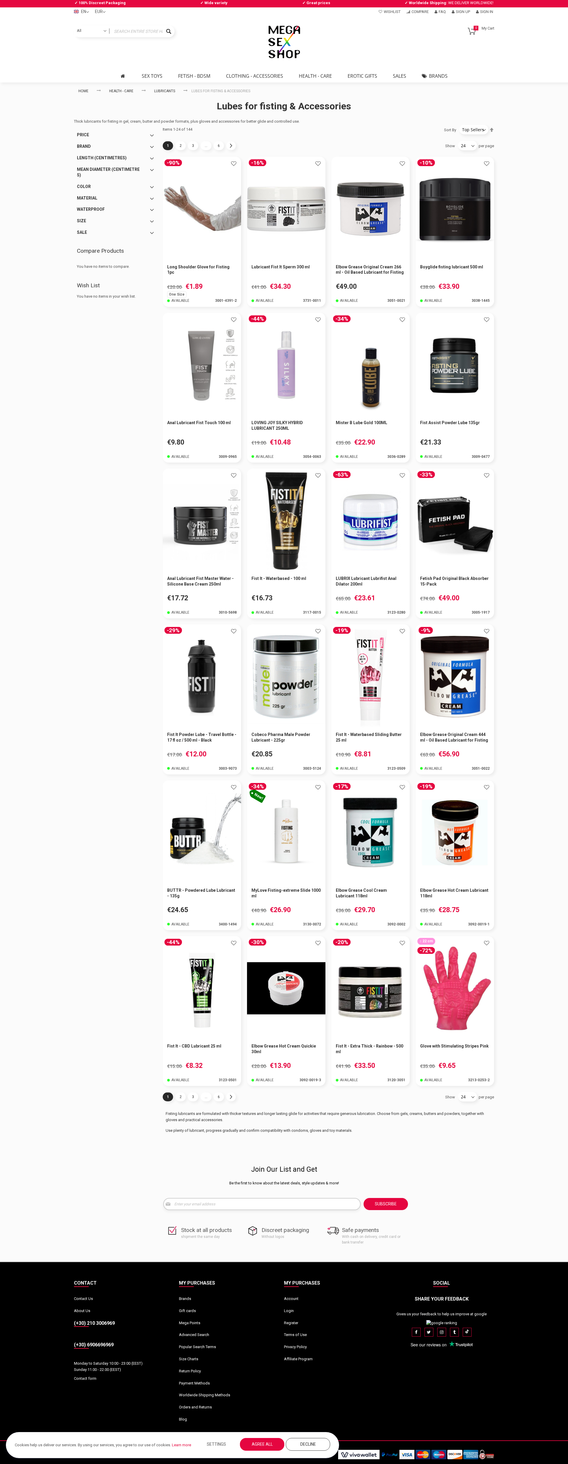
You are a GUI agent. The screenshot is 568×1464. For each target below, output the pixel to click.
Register (291, 1323)
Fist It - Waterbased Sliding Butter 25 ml (369, 737)
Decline (308, 1444)
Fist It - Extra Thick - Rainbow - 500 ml (369, 1049)
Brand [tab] (84, 146)
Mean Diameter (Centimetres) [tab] (108, 172)
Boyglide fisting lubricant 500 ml (451, 267)
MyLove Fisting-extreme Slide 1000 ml (286, 893)
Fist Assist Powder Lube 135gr (450, 422)
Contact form (85, 1378)
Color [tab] (84, 186)
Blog (183, 1419)
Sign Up (463, 11)
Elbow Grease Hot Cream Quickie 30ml (283, 1049)
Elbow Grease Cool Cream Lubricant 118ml (361, 893)
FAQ (442, 11)
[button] (234, 164)
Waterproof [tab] (91, 209)
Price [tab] (83, 134)
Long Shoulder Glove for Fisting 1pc (198, 270)
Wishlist (392, 11)
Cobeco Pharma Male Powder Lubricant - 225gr (280, 737)
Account (291, 1298)
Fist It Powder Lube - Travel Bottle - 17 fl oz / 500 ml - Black (201, 737)
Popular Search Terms (197, 1347)
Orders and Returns (195, 1407)
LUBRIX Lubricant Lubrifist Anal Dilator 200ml (366, 581)
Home (83, 91)
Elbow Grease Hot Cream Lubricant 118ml (454, 893)
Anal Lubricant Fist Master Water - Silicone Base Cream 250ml (200, 581)
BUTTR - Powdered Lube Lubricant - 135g (201, 893)
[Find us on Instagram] (441, 1332)
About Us (82, 1311)
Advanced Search (194, 1334)
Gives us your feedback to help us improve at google (441, 1314)
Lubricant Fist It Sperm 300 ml (280, 267)
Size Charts (188, 1359)
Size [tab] (81, 220)
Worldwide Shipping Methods (204, 1395)
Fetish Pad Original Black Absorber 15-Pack (454, 581)
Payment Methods (194, 1383)
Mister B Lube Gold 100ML (361, 422)
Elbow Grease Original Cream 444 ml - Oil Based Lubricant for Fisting (454, 737)
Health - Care (121, 91)
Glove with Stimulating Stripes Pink (454, 1046)
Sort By (450, 130)
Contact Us (83, 1298)
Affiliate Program (298, 1359)
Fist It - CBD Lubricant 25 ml (194, 1046)
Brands (185, 1298)
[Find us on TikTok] (467, 1332)
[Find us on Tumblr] (454, 1332)
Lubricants (164, 91)
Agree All (262, 1444)
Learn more (181, 1445)
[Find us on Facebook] (416, 1332)
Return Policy (190, 1371)
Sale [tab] (82, 232)
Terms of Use (295, 1334)
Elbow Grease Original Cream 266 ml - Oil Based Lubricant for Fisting (370, 270)
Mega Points (189, 1323)
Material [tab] (87, 198)
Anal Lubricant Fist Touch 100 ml (199, 422)
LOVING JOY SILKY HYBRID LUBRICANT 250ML (277, 425)
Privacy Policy (295, 1347)
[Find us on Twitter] (429, 1332)
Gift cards (187, 1311)
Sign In (486, 11)
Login (289, 1311)
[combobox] (124, 31)
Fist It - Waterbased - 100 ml (278, 578)
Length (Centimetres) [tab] (102, 157)
